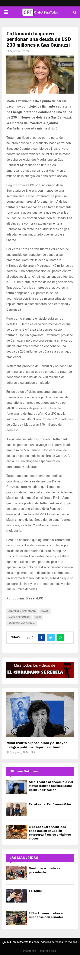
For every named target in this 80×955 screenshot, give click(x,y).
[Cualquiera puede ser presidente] (16, 873)
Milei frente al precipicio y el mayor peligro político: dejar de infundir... (36, 745)
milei (38, 617)
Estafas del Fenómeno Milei (50, 804)
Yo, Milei (35, 891)
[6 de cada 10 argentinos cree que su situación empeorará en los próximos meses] (16, 832)
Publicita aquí (48, 950)
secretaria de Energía (22, 623)
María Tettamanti (19, 617)
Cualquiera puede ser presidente (45, 870)
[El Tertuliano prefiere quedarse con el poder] (16, 918)
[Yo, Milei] (16, 896)
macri (44, 611)
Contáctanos (28, 950)
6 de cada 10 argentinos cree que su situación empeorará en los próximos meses (50, 833)
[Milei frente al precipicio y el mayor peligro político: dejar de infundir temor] (40, 714)
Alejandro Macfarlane (22, 611)
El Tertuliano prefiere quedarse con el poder (46, 915)
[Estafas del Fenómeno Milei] (16, 809)
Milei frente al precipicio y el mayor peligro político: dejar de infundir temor (51, 786)
